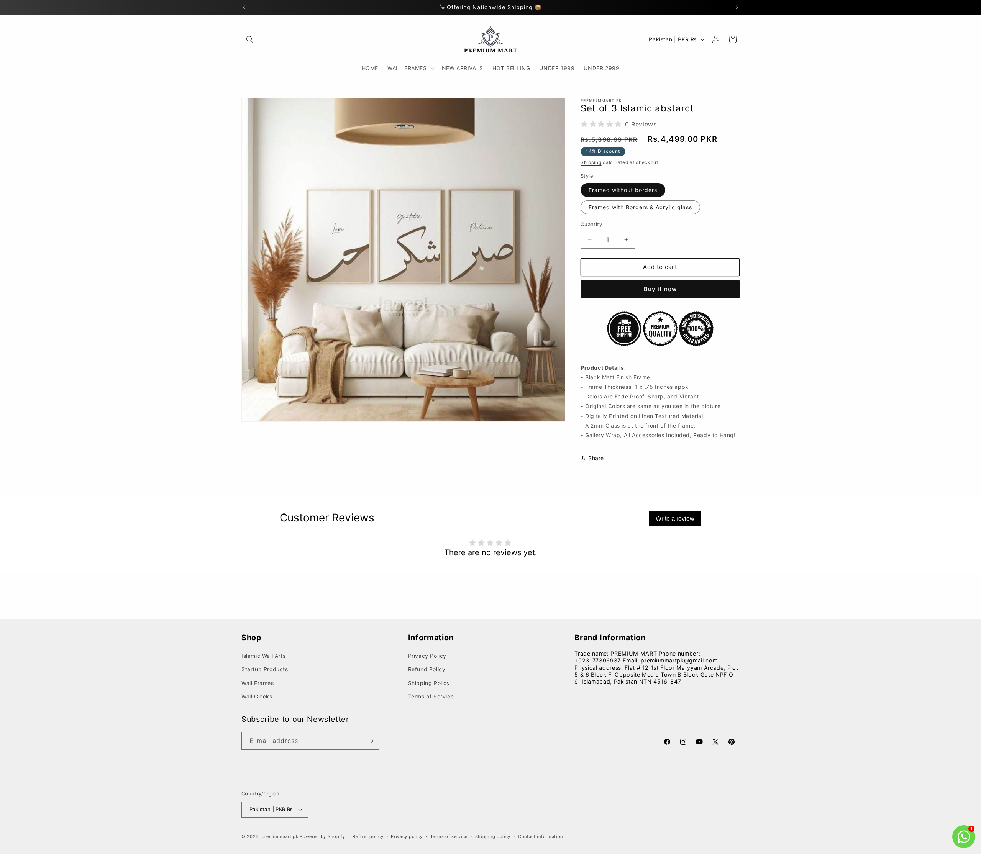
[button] (249, 39)
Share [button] (596, 458)
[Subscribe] (370, 741)
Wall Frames (257, 683)
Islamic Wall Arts (263, 655)
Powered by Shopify (322, 836)
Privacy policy (407, 836)
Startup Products (264, 669)
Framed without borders (623, 190)
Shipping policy (493, 836)
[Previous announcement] (244, 7)
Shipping (591, 162)
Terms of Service (431, 696)
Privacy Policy (427, 655)
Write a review (675, 518)
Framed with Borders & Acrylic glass (640, 207)
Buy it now (660, 289)
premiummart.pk (280, 836)
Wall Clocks (256, 696)
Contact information (540, 836)
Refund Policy (427, 669)
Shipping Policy (429, 683)
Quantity (591, 224)
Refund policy (368, 836)
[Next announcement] (736, 7)
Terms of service (449, 836)
